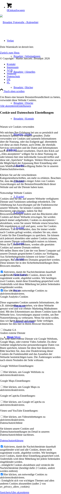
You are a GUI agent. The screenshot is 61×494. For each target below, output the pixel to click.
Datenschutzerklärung (11, 440)
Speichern (5, 492)
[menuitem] (34, 87)
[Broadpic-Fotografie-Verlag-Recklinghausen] (19, 22)
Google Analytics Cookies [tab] (14, 296)
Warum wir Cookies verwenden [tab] (17, 126)
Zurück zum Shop (10, 52)
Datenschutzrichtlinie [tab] (11, 422)
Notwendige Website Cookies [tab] (16, 192)
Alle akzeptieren (8, 105)
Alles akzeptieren (20, 492)
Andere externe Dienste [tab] (12, 333)
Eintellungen (24, 105)
